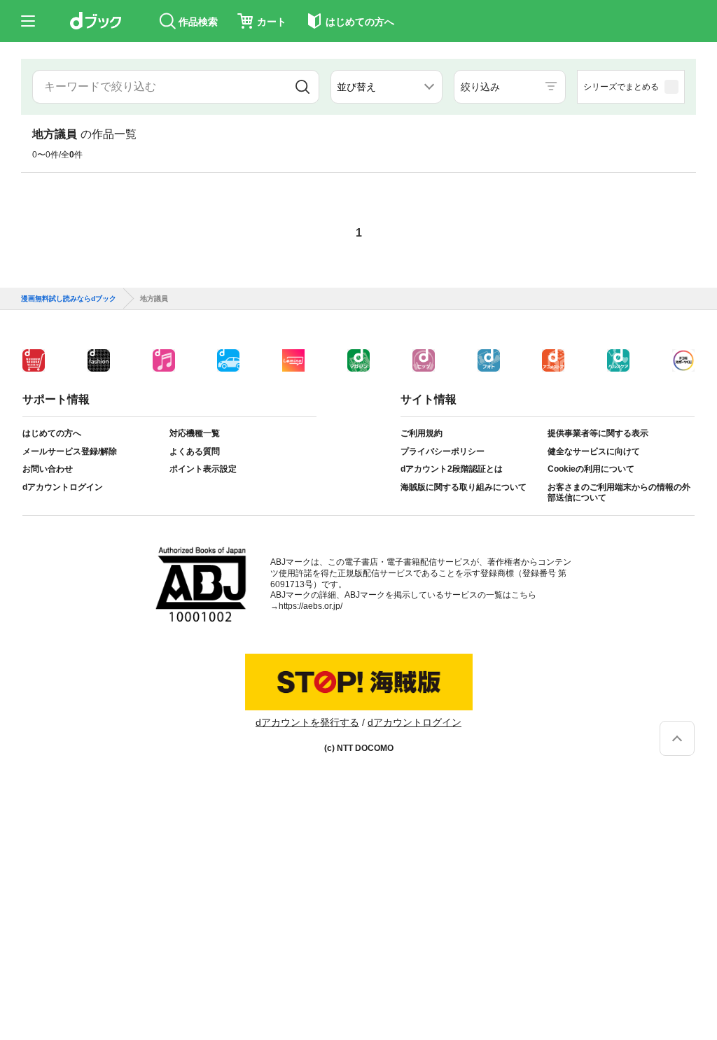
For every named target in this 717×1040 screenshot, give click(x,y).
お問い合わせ (47, 469)
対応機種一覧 (194, 433)
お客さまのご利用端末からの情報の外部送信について (619, 492)
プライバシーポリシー (443, 451)
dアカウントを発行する (307, 722)
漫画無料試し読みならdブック (68, 298)
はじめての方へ (51, 433)
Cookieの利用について (591, 469)
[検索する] (302, 87)
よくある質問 (194, 451)
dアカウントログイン (62, 487)
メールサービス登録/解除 (69, 451)
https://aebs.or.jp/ (310, 606)
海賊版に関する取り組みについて (464, 487)
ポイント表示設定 (203, 469)
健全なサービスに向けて (594, 451)
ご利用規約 (422, 433)
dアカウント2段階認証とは (452, 469)
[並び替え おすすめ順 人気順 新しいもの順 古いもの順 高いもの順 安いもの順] (386, 87)
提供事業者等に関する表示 (598, 433)
